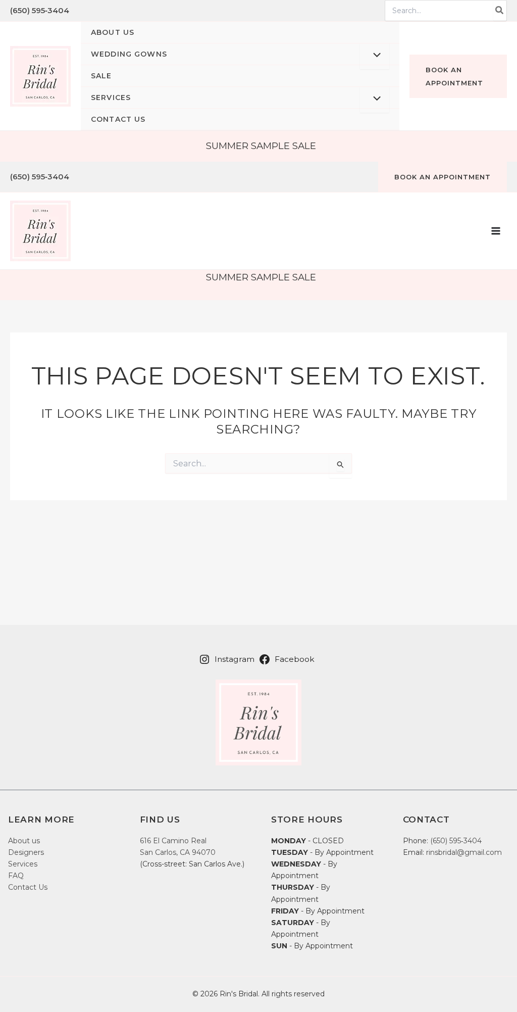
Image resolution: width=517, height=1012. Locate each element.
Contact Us (27, 887)
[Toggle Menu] (374, 56)
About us (24, 840)
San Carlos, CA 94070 (178, 852)
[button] (240, 54)
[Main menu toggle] (496, 231)
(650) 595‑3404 (39, 10)
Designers (26, 852)
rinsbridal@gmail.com (464, 852)
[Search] (499, 11)
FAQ (16, 875)
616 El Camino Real (173, 840)
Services (22, 864)
